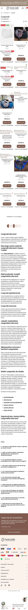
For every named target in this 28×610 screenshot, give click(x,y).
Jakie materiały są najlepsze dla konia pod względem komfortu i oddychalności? (13, 485)
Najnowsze (6, 21)
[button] (7, 608)
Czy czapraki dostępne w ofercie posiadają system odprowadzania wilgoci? (13, 460)
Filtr (25, 21)
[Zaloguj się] (23, 8)
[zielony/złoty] (26, 65)
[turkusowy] (26, 172)
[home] (1, 13)
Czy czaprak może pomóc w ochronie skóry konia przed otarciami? (12, 498)
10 (16, 226)
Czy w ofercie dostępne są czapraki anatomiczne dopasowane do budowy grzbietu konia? (12, 492)
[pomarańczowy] (12, 193)
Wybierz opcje (7, 59)
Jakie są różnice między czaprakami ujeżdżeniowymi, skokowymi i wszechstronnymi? (12, 454)
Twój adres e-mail (5, 526)
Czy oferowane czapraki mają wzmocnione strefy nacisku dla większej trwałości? (12, 479)
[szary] (12, 110)
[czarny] (26, 42)
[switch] (3, 608)
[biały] (12, 42)
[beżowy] (12, 109)
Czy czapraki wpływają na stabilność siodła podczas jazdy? (12, 472)
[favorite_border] (7, 194)
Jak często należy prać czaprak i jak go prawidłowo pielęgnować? (13, 466)
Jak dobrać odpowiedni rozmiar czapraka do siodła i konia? (14, 447)
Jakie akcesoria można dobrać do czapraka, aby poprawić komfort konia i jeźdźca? (13, 505)
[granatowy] (12, 108)
